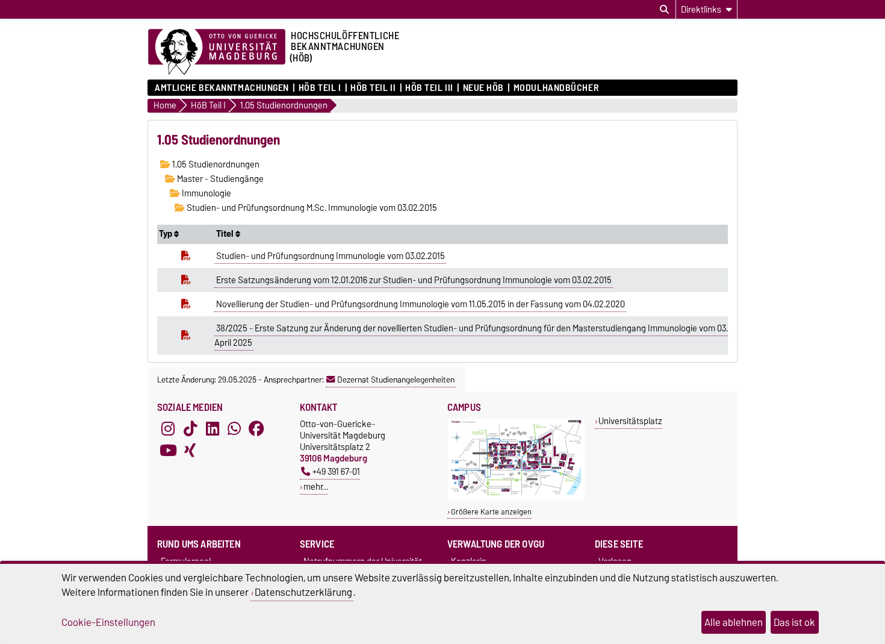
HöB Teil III (429, 88)
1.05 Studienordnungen (214, 164)
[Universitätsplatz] (516, 496)
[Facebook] (256, 429)
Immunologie (205, 193)
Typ (166, 234)
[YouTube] (168, 450)
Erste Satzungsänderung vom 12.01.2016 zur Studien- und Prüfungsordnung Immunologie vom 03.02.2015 (414, 280)
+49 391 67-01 (336, 471)
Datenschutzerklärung (303, 592)
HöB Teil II (373, 88)
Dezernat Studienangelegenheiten (396, 379)
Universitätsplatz (630, 420)
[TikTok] (190, 429)
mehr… (315, 486)
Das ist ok (794, 622)
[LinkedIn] (212, 429)
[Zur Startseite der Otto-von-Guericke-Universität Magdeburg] (217, 52)
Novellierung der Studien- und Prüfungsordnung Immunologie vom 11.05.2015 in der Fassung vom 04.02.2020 (420, 304)
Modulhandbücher (556, 88)
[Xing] (190, 450)
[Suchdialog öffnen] (664, 9)
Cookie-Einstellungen (108, 622)
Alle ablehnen (733, 622)
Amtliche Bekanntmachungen (222, 88)
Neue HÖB (483, 88)
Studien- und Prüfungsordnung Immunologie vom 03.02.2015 (330, 256)
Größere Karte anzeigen (491, 511)
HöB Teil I (320, 88)
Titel (225, 234)
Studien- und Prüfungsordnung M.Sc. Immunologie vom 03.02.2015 (311, 208)
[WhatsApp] (234, 429)
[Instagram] (168, 429)
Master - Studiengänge (219, 179)
